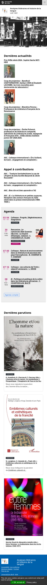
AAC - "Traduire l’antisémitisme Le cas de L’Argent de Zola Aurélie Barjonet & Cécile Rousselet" (22, 176)
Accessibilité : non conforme (10, 567)
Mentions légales (6, 569)
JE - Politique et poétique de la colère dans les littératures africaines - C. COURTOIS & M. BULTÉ (26, 281)
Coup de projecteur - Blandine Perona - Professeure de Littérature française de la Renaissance (22, 109)
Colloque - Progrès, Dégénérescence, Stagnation (26, 218)
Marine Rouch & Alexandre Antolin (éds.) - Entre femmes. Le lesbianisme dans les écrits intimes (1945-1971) (23, 544)
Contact (16, 569)
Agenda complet (11, 295)
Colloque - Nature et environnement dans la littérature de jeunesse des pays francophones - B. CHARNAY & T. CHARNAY (27, 254)
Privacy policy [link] (32, 582)
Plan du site (5, 571)
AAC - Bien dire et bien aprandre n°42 (20, 190)
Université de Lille (7, 575)
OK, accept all (18, 582)
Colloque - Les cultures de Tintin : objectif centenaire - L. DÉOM (25, 268)
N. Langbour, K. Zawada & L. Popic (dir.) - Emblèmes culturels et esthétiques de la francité (21, 463)
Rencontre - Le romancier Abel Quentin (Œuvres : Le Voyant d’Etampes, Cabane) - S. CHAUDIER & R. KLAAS (21, 234)
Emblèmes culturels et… (17, 470)
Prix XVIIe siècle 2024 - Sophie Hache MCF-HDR (22, 61)
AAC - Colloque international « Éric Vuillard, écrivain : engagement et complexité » (23, 159)
